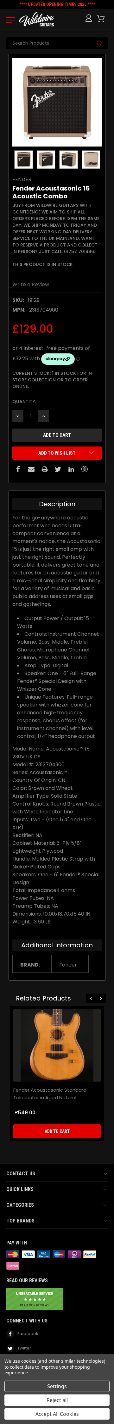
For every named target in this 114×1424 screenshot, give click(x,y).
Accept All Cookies (57, 1413)
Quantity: (24, 401)
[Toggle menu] (8, 20)
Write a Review (30, 284)
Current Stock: (53, 380)
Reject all (57, 1400)
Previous (91, 998)
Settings (57, 1386)
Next (101, 998)
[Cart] (102, 18)
